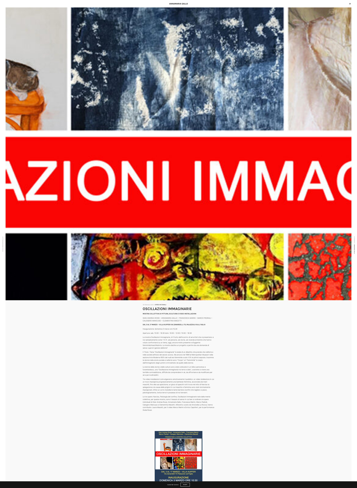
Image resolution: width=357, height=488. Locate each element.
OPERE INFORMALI (160, 304)
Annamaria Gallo (354, 249)
